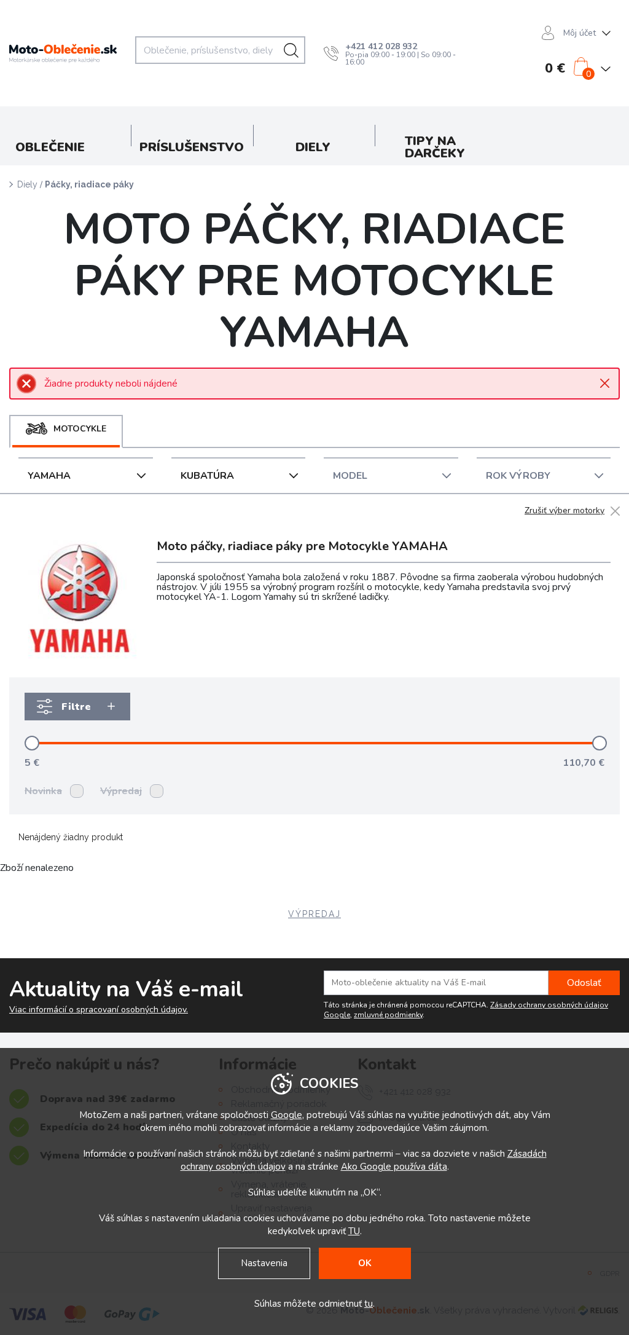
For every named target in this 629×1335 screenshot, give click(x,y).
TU (354, 1231)
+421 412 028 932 (381, 46)
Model (350, 475)
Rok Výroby (518, 475)
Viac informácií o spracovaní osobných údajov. (98, 1010)
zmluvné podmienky (388, 1015)
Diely (27, 184)
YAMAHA (49, 475)
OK (365, 1263)
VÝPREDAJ (314, 914)
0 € (555, 68)
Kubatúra (207, 475)
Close (604, 383)
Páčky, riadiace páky (89, 184)
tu (368, 1304)
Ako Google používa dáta (394, 1166)
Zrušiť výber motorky (564, 511)
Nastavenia (264, 1263)
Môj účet (579, 33)
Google (286, 1115)
